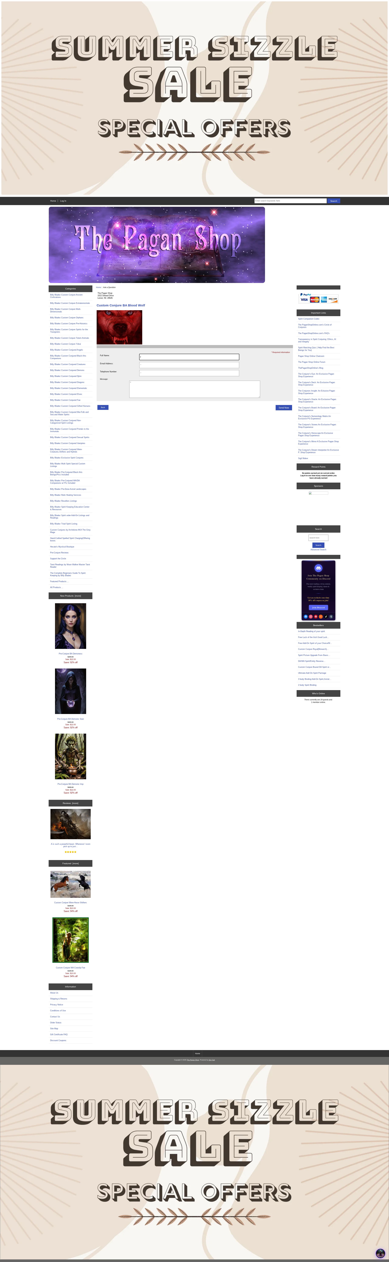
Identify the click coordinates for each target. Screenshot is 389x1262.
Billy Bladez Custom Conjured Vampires (67, 443)
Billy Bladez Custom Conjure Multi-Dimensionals (65, 310)
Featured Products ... (59, 581)
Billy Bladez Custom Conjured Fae (65, 400)
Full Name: (105, 355)
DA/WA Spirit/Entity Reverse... (311, 661)
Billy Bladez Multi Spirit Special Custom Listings (67, 465)
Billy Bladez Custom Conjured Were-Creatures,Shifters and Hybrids (66, 450)
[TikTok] (326, 616)
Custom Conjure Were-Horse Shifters (70, 902)
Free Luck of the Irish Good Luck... (313, 637)
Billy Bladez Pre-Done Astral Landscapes (68, 489)
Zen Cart (212, 1060)
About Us (54, 993)
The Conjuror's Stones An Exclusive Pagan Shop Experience (317, 425)
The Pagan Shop (193, 1060)
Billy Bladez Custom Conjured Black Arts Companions (68, 357)
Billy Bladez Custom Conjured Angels (66, 350)
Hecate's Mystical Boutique (62, 547)
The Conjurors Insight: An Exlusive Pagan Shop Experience (316, 392)
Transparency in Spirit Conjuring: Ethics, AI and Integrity (317, 340)
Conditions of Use (58, 1010)
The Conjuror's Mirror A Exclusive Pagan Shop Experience (318, 442)
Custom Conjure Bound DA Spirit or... (314, 667)
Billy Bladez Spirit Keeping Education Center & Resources (69, 508)
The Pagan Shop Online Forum (311, 362)
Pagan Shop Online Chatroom (311, 356)
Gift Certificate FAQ (58, 1034)
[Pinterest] (316, 617)
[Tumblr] (331, 617)
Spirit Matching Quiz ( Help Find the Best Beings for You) (316, 348)
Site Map (54, 1028)
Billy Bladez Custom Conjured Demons (67, 370)
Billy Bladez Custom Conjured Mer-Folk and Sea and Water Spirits (69, 413)
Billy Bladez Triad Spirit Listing (63, 524)
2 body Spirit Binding (307, 685)
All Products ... (56, 587)
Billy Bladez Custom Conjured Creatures (68, 364)
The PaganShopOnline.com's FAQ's (314, 333)
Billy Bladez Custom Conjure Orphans (66, 317)
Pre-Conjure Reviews (59, 553)
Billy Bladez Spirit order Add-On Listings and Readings (69, 516)
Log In (63, 201)
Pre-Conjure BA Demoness (70, 654)
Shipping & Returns (58, 999)
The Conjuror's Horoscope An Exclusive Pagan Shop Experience (315, 434)
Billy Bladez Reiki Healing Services (65, 495)
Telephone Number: (108, 371)
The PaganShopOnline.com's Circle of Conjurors (315, 326)
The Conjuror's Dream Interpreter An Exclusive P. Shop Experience (318, 451)
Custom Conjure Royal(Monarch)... (313, 649)
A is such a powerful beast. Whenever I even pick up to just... (70, 845)
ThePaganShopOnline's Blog (310, 368)
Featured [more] (70, 863)
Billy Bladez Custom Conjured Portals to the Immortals (69, 430)
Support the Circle (58, 558)
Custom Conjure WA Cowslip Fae (70, 968)
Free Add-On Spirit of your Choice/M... (315, 643)
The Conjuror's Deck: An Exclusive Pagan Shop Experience (316, 383)
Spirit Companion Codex (308, 319)
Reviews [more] (70, 803)
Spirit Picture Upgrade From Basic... (314, 655)
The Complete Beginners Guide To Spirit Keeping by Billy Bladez (68, 574)
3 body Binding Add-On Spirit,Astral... (314, 679)
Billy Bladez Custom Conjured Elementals (68, 388)
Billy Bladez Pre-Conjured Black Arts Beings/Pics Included (66, 473)
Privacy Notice (56, 1005)
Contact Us (55, 1017)
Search (318, 529)
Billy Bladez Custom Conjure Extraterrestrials (70, 303)
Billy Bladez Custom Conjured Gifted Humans (70, 406)
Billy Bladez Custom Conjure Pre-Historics (68, 323)
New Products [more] (70, 596)
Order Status (55, 1022)
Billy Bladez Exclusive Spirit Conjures (66, 458)
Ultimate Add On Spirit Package (312, 673)
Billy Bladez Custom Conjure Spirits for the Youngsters (69, 330)
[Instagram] (311, 617)
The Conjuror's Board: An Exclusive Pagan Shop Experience (317, 409)
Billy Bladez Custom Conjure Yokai (65, 344)
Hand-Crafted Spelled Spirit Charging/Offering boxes (70, 539)
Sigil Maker (303, 458)
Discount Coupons (58, 1040)
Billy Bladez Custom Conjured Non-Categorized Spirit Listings (65, 421)
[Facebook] (306, 617)
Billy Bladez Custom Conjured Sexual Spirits (69, 437)
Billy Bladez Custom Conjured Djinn (65, 376)
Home (53, 201)
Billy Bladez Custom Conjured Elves (66, 394)
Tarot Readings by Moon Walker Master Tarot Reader (70, 565)
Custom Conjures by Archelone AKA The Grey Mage (70, 531)
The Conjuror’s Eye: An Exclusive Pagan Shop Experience (316, 375)
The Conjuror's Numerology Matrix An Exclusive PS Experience (314, 417)
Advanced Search (318, 549)
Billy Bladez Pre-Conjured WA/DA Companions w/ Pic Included (65, 481)
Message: (104, 379)
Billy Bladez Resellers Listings (63, 501)
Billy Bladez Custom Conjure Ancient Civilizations (66, 296)
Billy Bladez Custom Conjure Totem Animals (69, 338)
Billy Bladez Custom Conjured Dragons (67, 382)
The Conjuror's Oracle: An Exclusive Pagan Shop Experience (317, 400)
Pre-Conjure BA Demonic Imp (70, 784)
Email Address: (106, 363)
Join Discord (318, 607)
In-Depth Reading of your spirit (311, 631)
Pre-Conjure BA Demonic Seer (70, 719)
